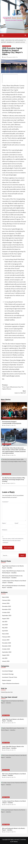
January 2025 (5, 640)
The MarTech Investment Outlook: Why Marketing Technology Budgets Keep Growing (13, 479)
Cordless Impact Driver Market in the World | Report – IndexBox (14, 581)
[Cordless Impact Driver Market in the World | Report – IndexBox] (14, 790)
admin (5, 57)
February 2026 (6, 600)
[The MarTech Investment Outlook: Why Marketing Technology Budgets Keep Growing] (14, 467)
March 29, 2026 (10, 777)
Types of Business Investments (10, 683)
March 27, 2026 (10, 831)
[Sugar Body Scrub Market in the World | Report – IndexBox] (14, 708)
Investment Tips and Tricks (9, 677)
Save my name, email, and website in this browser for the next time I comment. (13, 540)
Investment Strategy (8, 674)
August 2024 (5, 655)
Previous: (12, 387)
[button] (2, 35)
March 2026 (5, 597)
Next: (20, 392)
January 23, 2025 (11, 57)
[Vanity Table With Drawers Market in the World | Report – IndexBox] (14, 735)
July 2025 (4, 621)
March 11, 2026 (10, 425)
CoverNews (23, 839)
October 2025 (6, 612)
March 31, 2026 (10, 722)
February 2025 (6, 636)
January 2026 (5, 603)
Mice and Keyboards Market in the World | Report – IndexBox (13, 586)
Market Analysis (6, 680)
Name (4, 523)
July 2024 (4, 658)
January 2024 (5, 661)
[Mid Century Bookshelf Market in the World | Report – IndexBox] (14, 763)
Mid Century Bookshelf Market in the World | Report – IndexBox (12, 576)
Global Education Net (7, 692)
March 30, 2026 (10, 750)
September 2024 (6, 652)
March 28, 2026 (10, 804)
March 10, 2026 (10, 455)
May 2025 (5, 627)
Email (17, 523)
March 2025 (5, 633)
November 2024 (6, 646)
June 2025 (5, 624)
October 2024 (6, 649)
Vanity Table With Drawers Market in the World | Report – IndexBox (13, 571)
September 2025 (6, 615)
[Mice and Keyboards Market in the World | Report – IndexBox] (14, 817)
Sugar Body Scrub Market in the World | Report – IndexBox (13, 566)
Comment (5, 501)
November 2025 (6, 609)
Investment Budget (6, 46)
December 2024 (6, 643)
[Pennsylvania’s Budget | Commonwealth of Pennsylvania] (14, 411)
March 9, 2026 (10, 483)
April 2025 (5, 630)
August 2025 (5, 618)
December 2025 (6, 606)
